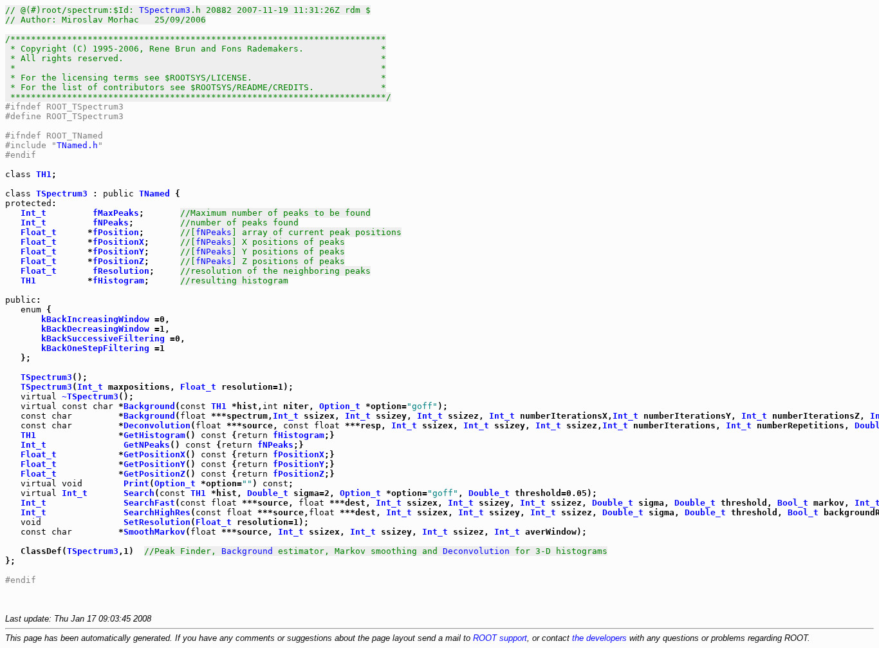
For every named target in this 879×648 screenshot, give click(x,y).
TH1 (43, 174)
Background (149, 406)
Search (139, 493)
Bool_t (792, 503)
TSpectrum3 (164, 10)
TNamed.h (77, 145)
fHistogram (118, 280)
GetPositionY (154, 464)
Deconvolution (157, 425)
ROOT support (500, 638)
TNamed (154, 193)
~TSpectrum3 (90, 396)
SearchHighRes (157, 512)
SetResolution (157, 522)
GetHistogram (154, 435)
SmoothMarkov (154, 532)
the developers (599, 638)
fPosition (116, 232)
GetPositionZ (154, 474)
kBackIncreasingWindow (95, 319)
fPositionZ (118, 261)
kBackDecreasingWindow (95, 329)
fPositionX (118, 242)
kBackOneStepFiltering (95, 348)
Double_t (267, 493)
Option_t (339, 406)
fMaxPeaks (116, 213)
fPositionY (118, 251)
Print (136, 483)
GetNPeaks (147, 445)
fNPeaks (111, 222)
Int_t (33, 213)
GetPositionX (154, 454)
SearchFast (149, 503)
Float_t (39, 232)
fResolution (121, 271)
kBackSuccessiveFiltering (103, 338)
